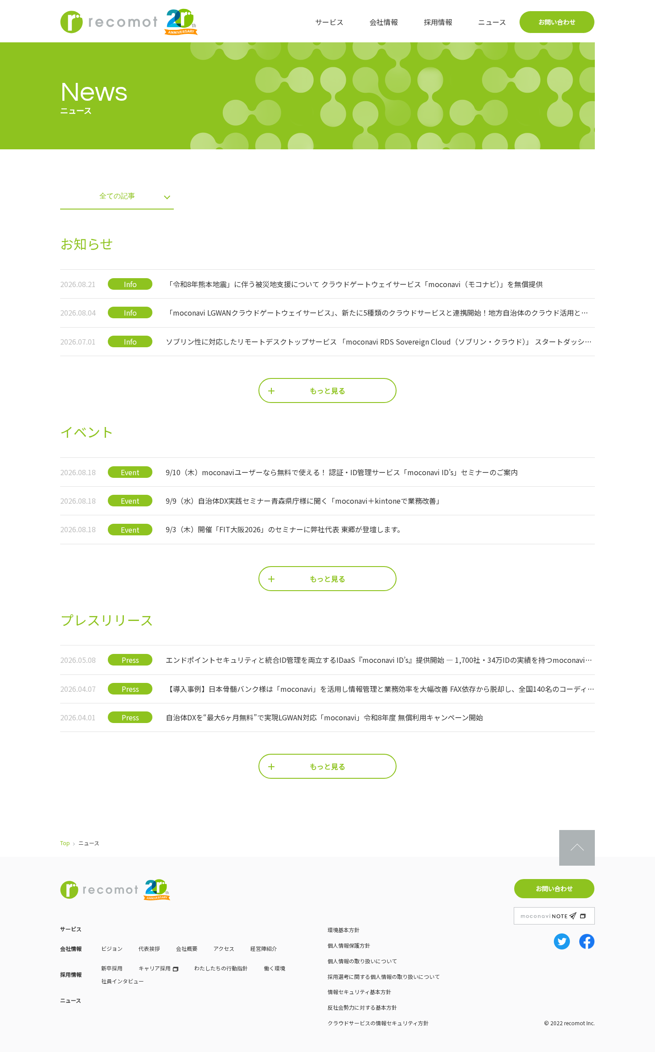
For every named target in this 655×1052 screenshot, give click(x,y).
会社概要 (186, 948)
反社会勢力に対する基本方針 (362, 1007)
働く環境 (274, 968)
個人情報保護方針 (349, 945)
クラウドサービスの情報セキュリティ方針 (378, 1023)
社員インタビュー (122, 981)
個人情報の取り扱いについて (362, 961)
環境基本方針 (344, 929)
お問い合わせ (557, 21)
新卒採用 (112, 968)
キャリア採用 (155, 968)
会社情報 (383, 21)
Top (65, 843)
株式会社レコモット (129, 21)
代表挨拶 (149, 948)
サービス (329, 21)
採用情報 (438, 21)
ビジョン (112, 948)
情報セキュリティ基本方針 (359, 991)
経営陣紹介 (263, 948)
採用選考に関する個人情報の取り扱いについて (384, 976)
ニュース (492, 21)
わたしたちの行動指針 (221, 968)
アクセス (223, 948)
